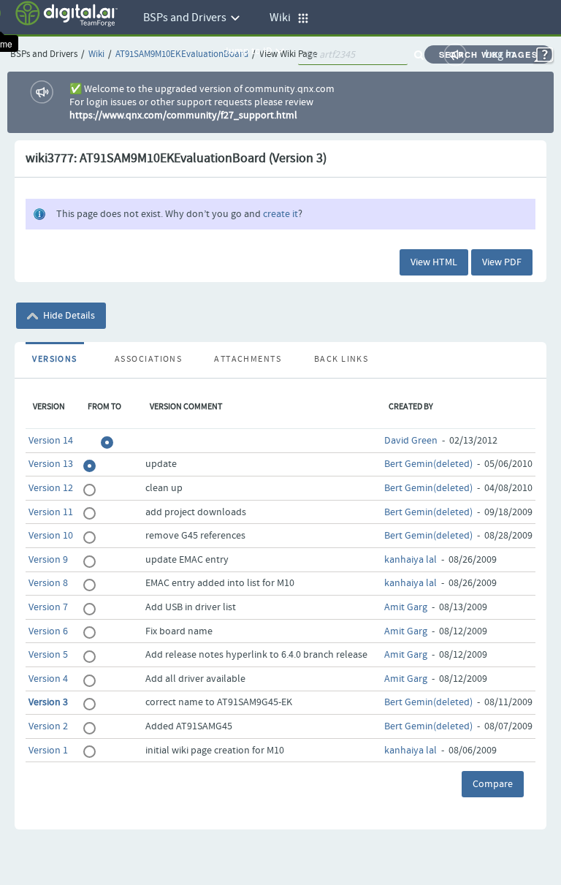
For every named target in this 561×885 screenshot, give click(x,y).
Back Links (341, 359)
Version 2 (48, 726)
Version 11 (50, 512)
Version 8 (48, 583)
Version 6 (48, 631)
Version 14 (50, 440)
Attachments (247, 359)
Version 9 (48, 559)
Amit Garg (405, 607)
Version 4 (48, 678)
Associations (148, 359)
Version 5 (48, 654)
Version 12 (50, 488)
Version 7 (48, 607)
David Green (411, 440)
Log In (500, 54)
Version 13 (50, 464)
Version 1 (48, 750)
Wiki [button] (283, 18)
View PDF (502, 262)
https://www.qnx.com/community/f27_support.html (183, 115)
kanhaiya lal (410, 559)
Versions (54, 359)
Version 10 (50, 535)
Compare (493, 784)
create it (280, 214)
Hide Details (68, 315)
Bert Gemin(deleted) (428, 464)
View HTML (434, 262)
